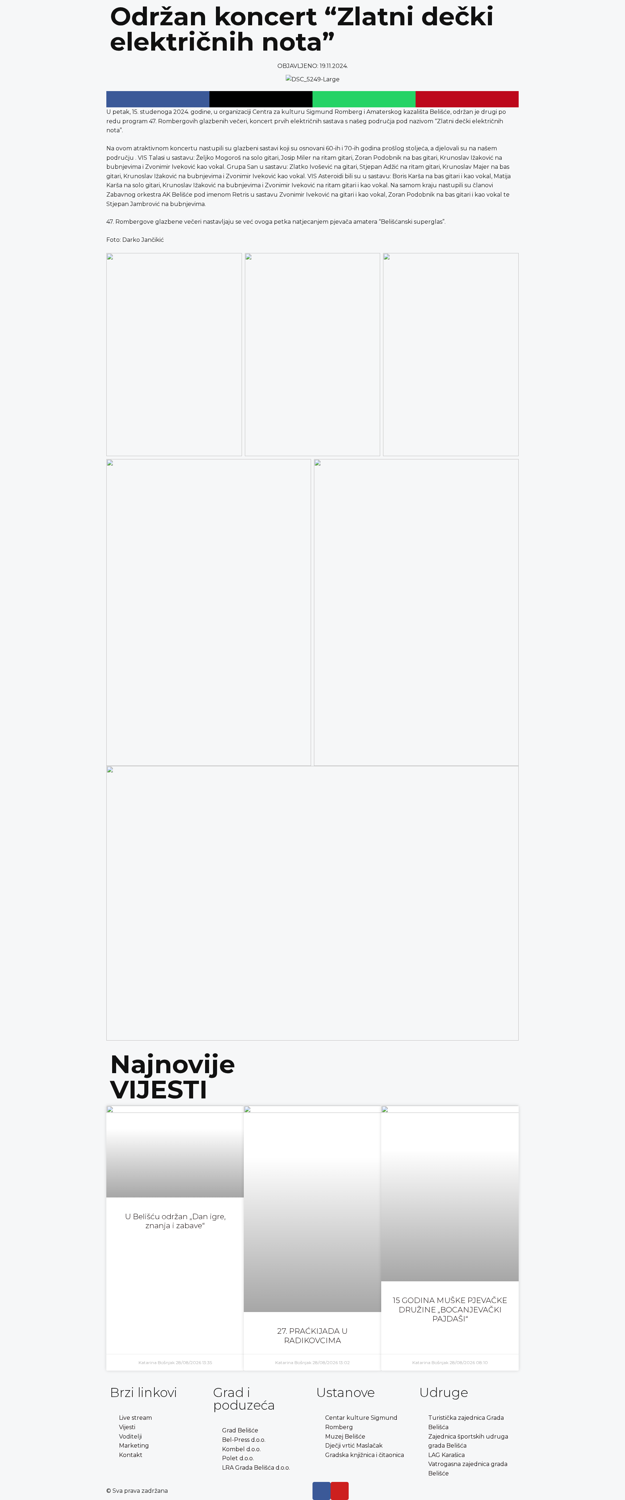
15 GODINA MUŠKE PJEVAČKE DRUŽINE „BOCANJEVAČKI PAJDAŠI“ (450, 1309)
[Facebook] (321, 1491)
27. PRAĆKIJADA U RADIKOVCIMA (312, 1336)
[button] (157, 99)
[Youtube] (340, 1491)
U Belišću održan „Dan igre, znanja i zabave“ (175, 1221)
